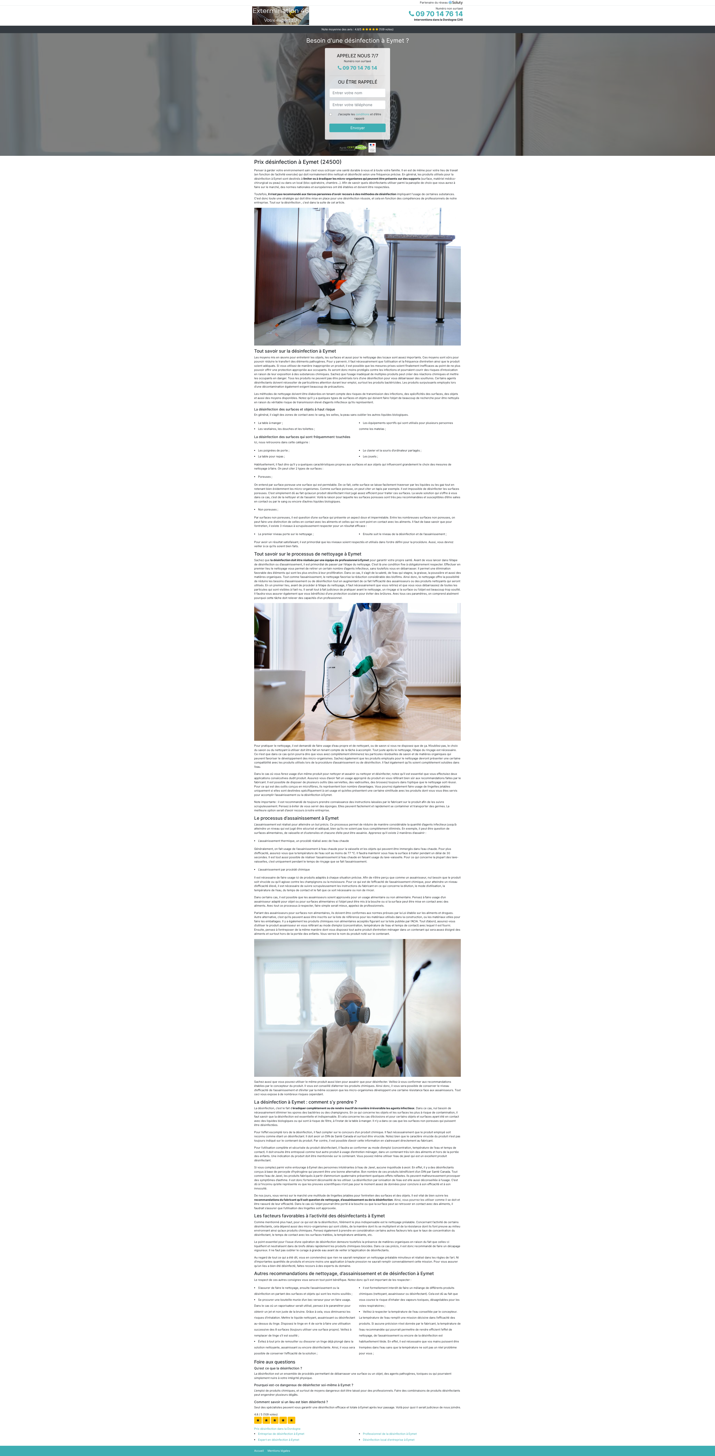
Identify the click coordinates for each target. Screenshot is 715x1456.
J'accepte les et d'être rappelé (359, 116)
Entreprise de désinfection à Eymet (281, 1434)
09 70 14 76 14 (438, 14)
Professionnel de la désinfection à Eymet (390, 1434)
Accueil (259, 1450)
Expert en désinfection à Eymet (278, 1439)
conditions (362, 114)
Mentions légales (279, 1450)
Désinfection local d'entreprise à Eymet (388, 1439)
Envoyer (357, 128)
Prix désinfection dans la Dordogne (277, 1428)
